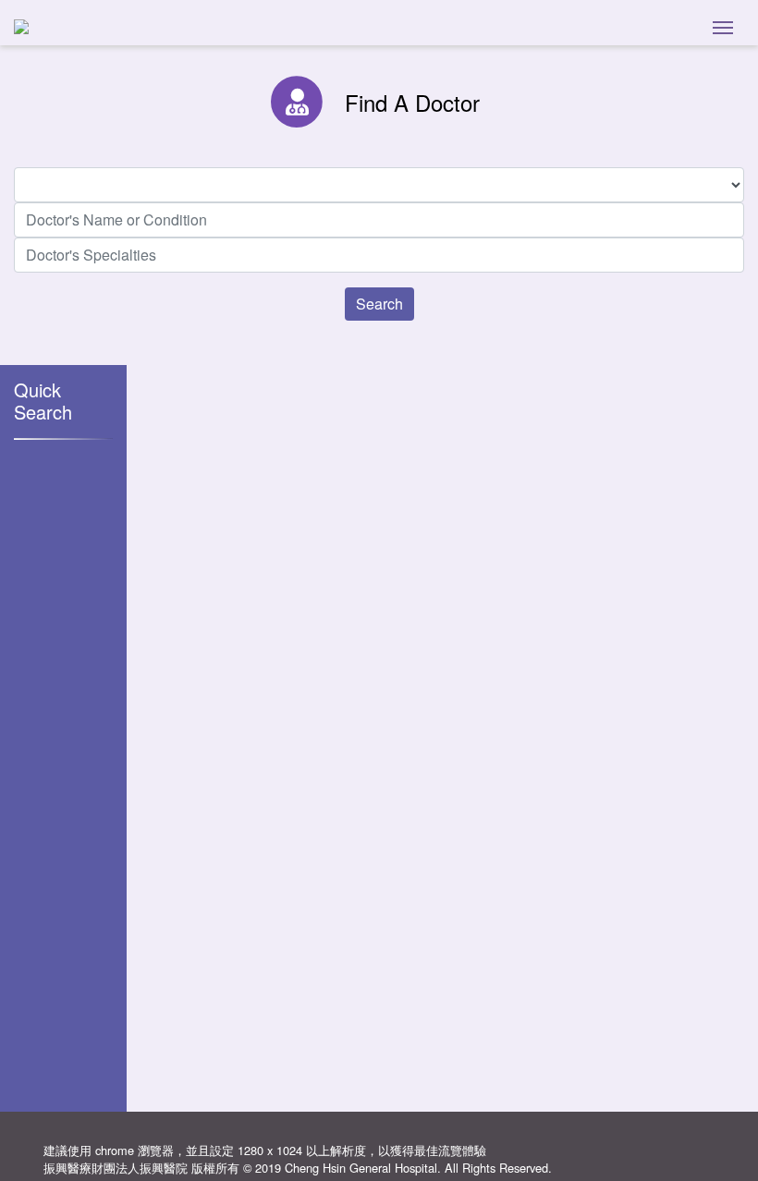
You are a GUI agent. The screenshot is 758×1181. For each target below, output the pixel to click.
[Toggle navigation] (723, 26)
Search (379, 303)
